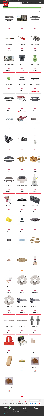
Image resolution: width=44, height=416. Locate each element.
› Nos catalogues (34, 407)
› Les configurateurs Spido (35, 408)
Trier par (39, 11)
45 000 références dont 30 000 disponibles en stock (6, 403)
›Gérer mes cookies (25, 411)
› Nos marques (33, 409)
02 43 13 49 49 (15, 407)
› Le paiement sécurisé (25, 409)
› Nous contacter (24, 407)
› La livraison (24, 408)
